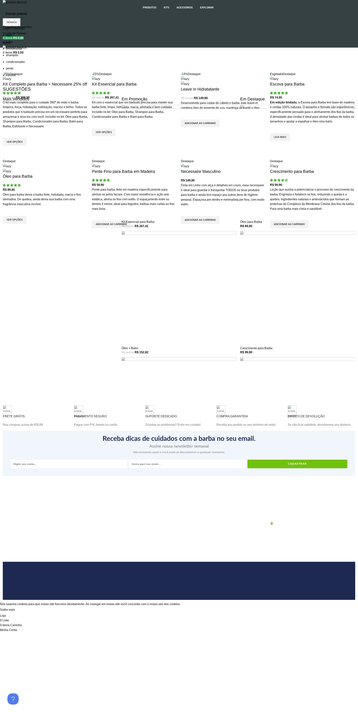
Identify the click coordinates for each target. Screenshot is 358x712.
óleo (9, 35)
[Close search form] (4, 4)
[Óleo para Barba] (297, 162)
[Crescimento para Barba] (297, 288)
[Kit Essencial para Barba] (179, 162)
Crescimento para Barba (256, 348)
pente (9, 68)
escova (10, 75)
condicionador (15, 61)
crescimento (14, 48)
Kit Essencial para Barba (138, 221)
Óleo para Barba (251, 221)
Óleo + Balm (130, 348)
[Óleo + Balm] (179, 288)
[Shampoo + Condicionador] (179, 414)
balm (9, 41)
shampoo (12, 55)
